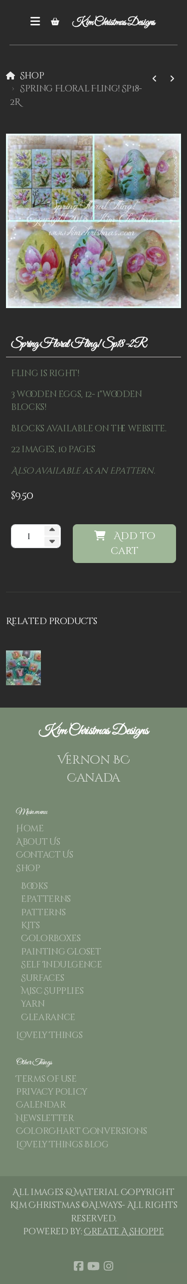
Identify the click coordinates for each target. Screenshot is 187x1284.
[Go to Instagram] (108, 1266)
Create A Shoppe (124, 1232)
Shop (32, 76)
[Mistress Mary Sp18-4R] (155, 79)
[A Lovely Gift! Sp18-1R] (172, 79)
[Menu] (35, 22)
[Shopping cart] (55, 22)
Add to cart (133, 543)
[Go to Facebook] (78, 1266)
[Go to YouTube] (93, 1266)
